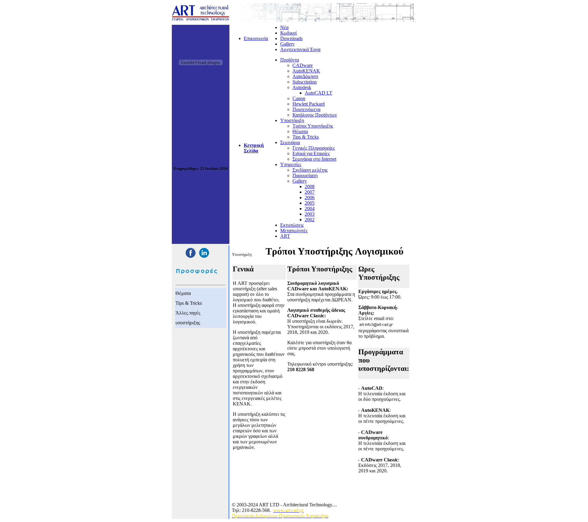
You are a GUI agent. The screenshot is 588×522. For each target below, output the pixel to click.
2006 (310, 197)
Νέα (284, 27)
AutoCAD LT (318, 92)
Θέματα (300, 131)
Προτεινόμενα (306, 109)
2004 (310, 208)
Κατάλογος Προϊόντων (314, 114)
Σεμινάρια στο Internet (314, 159)
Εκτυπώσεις (292, 225)
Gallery (287, 44)
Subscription (304, 81)
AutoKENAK (306, 70)
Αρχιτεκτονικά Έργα (300, 49)
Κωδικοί (288, 32)
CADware (302, 65)
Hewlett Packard (308, 103)
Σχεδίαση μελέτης (310, 170)
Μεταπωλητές (293, 230)
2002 (310, 219)
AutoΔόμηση (305, 76)
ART (285, 236)
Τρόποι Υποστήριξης (312, 126)
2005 (310, 203)
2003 (310, 214)
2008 (310, 186)
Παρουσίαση (305, 175)
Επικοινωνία (256, 38)
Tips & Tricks (305, 137)
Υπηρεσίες (290, 164)
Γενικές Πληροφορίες (313, 148)
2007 (310, 192)
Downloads (291, 38)
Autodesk (301, 87)
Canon (298, 98)
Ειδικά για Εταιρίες (311, 153)
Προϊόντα (289, 59)
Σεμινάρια (290, 142)
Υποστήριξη (292, 120)
